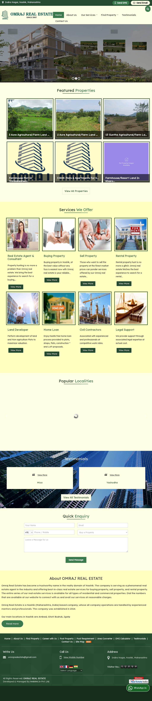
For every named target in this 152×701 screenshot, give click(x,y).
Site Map (80, 641)
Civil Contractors (90, 329)
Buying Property (54, 256)
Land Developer (18, 329)
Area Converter (104, 638)
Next (145, 416)
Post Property (66, 638)
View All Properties (76, 191)
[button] (74, 657)
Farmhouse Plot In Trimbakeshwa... (20, 179)
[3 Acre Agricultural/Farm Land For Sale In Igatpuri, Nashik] (30, 118)
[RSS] (88, 641)
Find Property (108, 15)
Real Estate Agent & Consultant (21, 257)
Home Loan (51, 329)
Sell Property (88, 256)
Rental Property (126, 256)
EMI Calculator (122, 638)
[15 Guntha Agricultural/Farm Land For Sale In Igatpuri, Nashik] (126, 118)
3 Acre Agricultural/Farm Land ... (29, 134)
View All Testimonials (76, 497)
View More (16, 287)
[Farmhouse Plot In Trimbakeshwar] (30, 161)
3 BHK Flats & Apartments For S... (78, 177)
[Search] (148, 9)
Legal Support (125, 329)
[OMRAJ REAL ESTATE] (27, 14)
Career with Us (49, 638)
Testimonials (129, 15)
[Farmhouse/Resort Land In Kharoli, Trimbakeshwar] (126, 161)
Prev (6, 416)
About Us (71, 15)
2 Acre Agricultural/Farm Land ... (77, 134)
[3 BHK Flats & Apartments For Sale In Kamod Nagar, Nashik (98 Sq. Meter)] (78, 161)
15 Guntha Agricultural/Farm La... (126, 134)
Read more (12, 623)
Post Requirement (85, 638)
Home (58, 15)
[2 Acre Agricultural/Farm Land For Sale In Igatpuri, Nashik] (78, 118)
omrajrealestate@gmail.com (22, 657)
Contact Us (61, 21)
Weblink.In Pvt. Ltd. (40, 681)
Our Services (88, 15)
